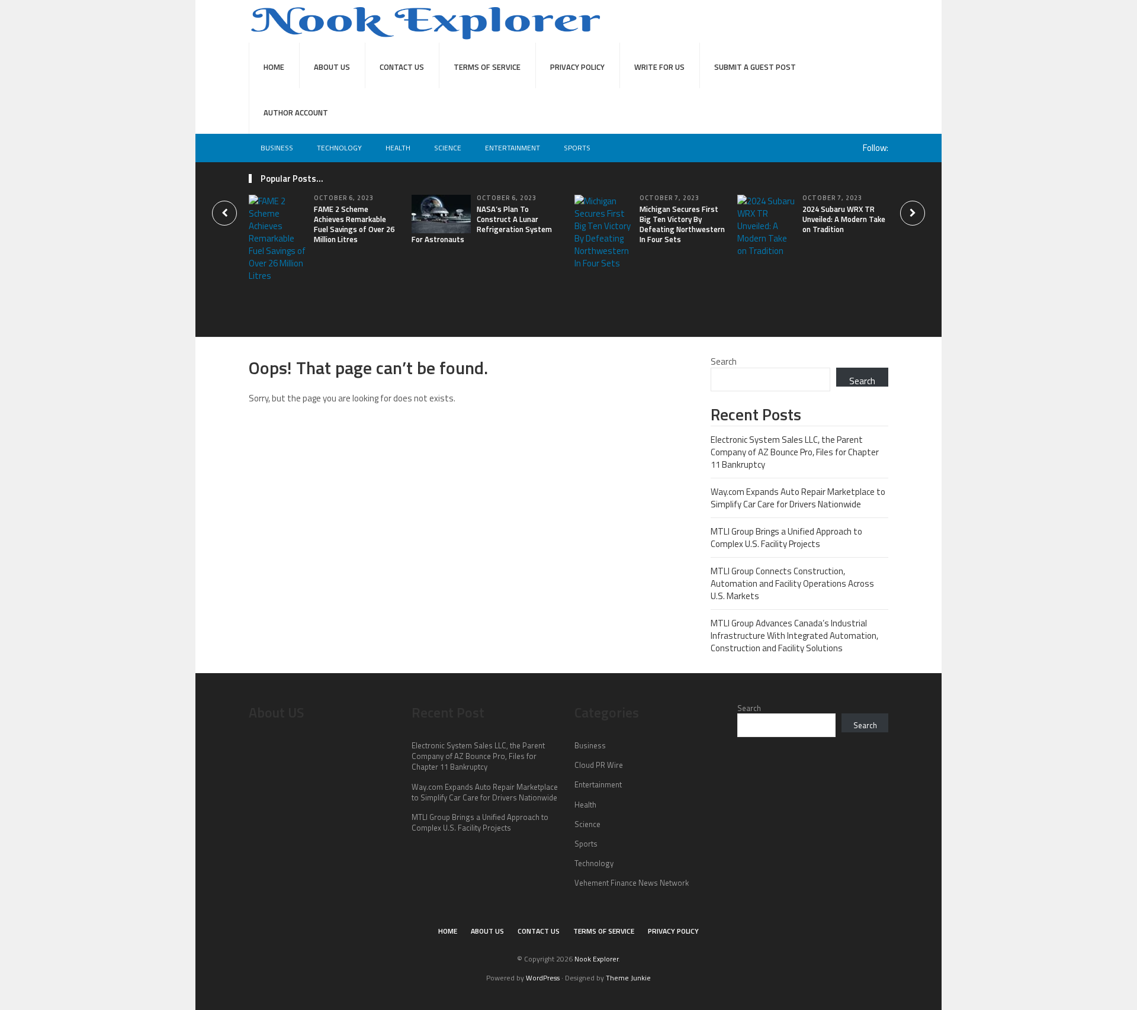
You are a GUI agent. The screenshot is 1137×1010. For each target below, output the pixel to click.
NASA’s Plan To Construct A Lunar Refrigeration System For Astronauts (482, 224)
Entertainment (512, 147)
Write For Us (659, 67)
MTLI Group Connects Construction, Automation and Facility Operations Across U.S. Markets (792, 583)
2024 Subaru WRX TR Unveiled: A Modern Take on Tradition (843, 219)
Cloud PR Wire (598, 765)
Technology (339, 147)
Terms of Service (487, 67)
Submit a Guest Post (755, 67)
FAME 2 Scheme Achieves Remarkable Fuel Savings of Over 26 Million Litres (354, 224)
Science (447, 147)
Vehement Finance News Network (631, 883)
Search (724, 361)
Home (274, 67)
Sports (577, 147)
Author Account (296, 112)
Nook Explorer (596, 958)
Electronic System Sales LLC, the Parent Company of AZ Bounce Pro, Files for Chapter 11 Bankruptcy (795, 452)
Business (277, 147)
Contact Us (402, 67)
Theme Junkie (628, 977)
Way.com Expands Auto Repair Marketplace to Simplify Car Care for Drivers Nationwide (798, 498)
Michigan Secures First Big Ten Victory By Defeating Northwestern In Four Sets (682, 224)
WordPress (543, 977)
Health (398, 147)
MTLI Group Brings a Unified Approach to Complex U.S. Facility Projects (786, 538)
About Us (332, 67)
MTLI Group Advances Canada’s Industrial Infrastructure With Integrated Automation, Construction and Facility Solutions (794, 635)
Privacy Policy (577, 67)
